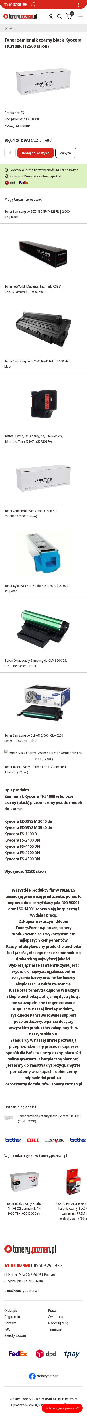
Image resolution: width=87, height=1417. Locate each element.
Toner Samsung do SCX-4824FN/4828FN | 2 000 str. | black (37, 214)
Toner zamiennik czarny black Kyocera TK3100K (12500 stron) (49, 1118)
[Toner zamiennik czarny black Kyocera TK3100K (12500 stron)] (43, 81)
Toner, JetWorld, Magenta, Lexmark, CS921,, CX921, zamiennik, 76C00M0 (33, 289)
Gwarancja (55, 1316)
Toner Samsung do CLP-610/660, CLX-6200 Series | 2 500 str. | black (33, 738)
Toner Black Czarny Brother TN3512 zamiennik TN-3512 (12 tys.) (35, 769)
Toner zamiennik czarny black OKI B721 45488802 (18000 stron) (30, 513)
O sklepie (11, 1310)
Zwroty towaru (15, 1335)
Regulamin (12, 1316)
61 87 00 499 (17, 4)
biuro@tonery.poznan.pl (21, 1290)
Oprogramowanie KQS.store (29, 1405)
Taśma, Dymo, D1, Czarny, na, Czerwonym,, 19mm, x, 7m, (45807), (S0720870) (33, 438)
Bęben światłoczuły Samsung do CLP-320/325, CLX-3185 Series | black (35, 663)
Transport (55, 1329)
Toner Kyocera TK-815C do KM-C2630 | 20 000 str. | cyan (36, 588)
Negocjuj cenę (58, 1322)
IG (22, 112)
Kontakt (10, 1322)
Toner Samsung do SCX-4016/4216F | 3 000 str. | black (37, 364)
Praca (52, 1310)
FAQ (7, 1329)
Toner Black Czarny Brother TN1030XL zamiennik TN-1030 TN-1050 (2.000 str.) (24, 1208)
